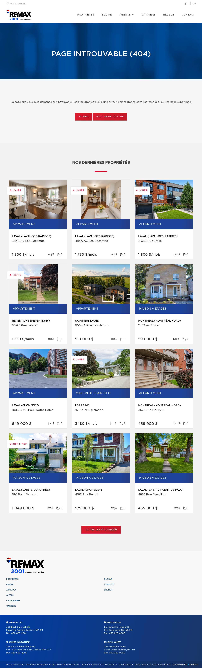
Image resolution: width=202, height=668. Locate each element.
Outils (10, 595)
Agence (125, 14)
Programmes (13, 601)
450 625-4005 (117, 633)
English (108, 590)
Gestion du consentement (173, 664)
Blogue (168, 14)
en (194, 4)
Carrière (148, 14)
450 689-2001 (19, 653)
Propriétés (85, 14)
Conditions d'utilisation (147, 664)
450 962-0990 (117, 653)
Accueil (83, 117)
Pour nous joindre (110, 117)
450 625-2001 (18, 633)
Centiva (193, 664)
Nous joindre (18, 4)
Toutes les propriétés (101, 530)
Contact (188, 14)
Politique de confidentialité (119, 664)
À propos (11, 590)
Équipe (107, 14)
